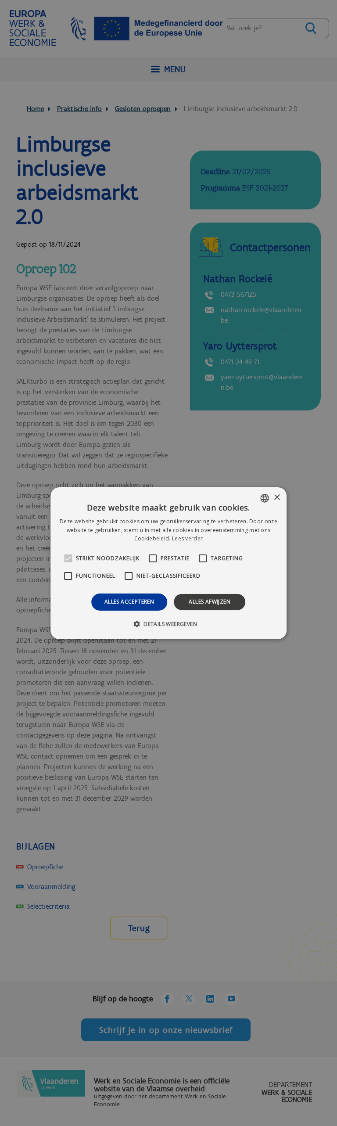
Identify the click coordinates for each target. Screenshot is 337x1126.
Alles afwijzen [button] (209, 601)
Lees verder (187, 538)
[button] (168, 623)
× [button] (276, 497)
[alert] (168, 563)
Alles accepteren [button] (129, 601)
